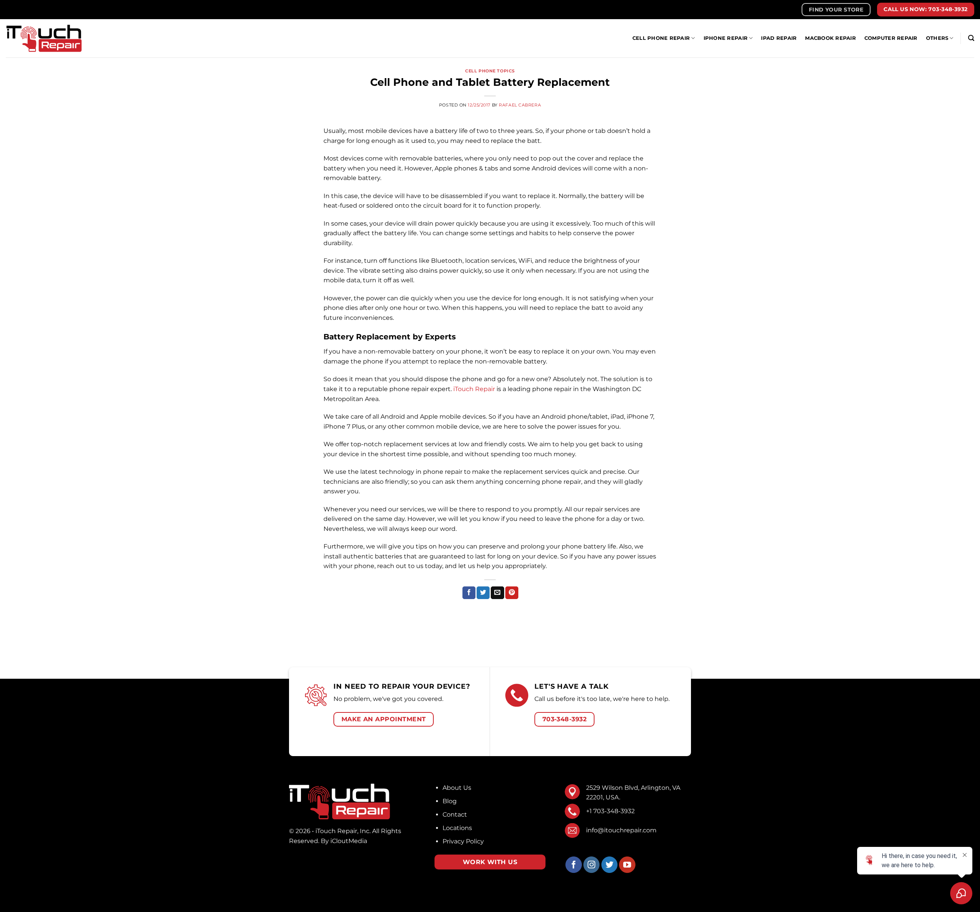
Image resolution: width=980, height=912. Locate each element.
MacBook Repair (830, 38)
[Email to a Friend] (497, 592)
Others (937, 38)
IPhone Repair (726, 38)
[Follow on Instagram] (591, 864)
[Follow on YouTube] (627, 864)
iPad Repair (779, 38)
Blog (450, 801)
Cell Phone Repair (661, 38)
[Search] (971, 38)
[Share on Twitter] (483, 592)
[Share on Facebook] (468, 592)
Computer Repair (891, 38)
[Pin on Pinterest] (511, 592)
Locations (457, 828)
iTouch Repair (474, 389)
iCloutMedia (348, 841)
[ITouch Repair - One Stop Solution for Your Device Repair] (44, 38)
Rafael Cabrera (520, 105)
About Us (457, 787)
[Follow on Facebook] (573, 864)
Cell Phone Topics (490, 71)
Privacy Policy (463, 841)
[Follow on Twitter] (609, 864)
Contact (455, 814)
